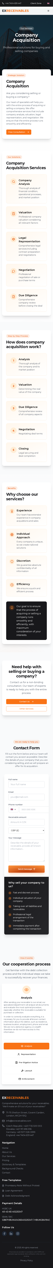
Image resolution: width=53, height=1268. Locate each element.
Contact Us (24, 701)
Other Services (26, 709)
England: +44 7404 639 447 (20, 1135)
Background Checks (12, 1168)
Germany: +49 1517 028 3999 (20, 1132)
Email (11, 792)
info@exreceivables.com (18, 1121)
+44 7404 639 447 (13, 3)
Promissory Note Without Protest (22, 1185)
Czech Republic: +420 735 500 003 (24, 1126)
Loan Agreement (14, 1190)
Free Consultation (16, 132)
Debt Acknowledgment (17, 1196)
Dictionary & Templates (14, 1164)
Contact (6, 1172)
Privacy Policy (26, 1260)
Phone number (15, 804)
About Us (7, 1152)
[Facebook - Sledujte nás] (4, 1233)
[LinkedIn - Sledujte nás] (11, 1233)
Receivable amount (17, 817)
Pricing (5, 1160)
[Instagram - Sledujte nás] (17, 1233)
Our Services (8, 1156)
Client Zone (35, 3)
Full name (12, 779)
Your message (14, 838)
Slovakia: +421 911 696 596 (19, 1129)
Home (5, 1148)
